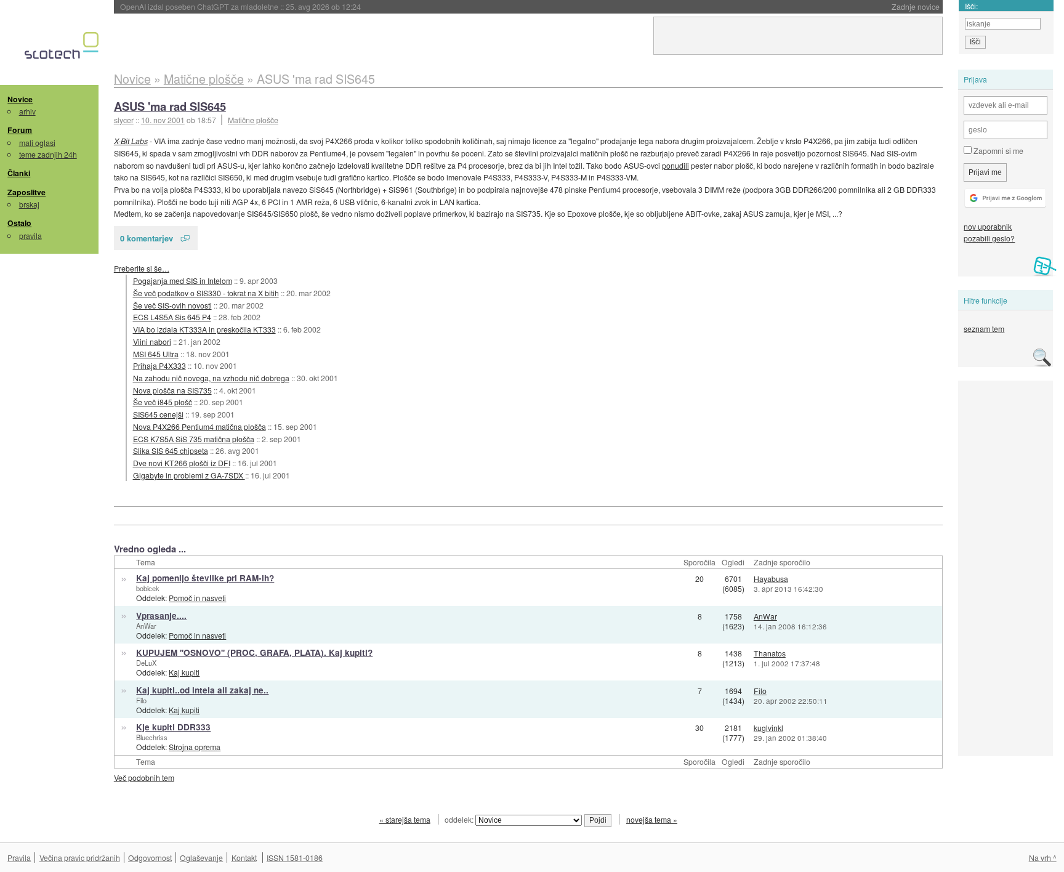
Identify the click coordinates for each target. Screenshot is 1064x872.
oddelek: (460, 819)
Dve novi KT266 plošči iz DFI (181, 463)
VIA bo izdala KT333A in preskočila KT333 (204, 329)
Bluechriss (151, 737)
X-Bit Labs (131, 140)
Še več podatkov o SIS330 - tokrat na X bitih (206, 293)
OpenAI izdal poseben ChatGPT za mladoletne (240, 6)
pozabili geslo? (989, 238)
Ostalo (19, 222)
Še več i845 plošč (162, 402)
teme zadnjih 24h (48, 154)
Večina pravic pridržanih (79, 857)
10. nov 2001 (163, 120)
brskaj (29, 204)
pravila (30, 235)
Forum (19, 129)
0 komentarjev (146, 238)
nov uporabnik (988, 226)
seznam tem (984, 328)
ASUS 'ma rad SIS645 (170, 106)
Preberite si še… (141, 268)
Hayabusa (771, 578)
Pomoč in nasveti (197, 597)
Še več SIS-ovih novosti (172, 305)
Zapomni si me (997, 150)
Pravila (19, 857)
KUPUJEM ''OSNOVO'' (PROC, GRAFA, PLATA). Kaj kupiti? (254, 652)
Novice (20, 99)
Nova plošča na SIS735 (172, 390)
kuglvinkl (768, 727)
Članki (18, 173)
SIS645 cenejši (158, 414)
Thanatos (770, 653)
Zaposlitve (26, 192)
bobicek (147, 588)
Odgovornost (150, 857)
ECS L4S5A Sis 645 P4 (172, 317)
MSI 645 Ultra (156, 354)
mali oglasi (37, 142)
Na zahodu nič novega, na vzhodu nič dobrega (211, 378)
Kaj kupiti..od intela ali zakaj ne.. (202, 690)
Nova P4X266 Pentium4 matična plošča (199, 426)
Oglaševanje (201, 857)
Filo (141, 700)
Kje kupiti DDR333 (173, 727)
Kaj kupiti (184, 672)
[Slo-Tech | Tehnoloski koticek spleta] (63, 48)
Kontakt (244, 857)
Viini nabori (152, 341)
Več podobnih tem (144, 777)
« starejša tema (404, 819)
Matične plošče (253, 120)
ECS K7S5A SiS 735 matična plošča (193, 439)
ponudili (675, 165)
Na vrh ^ (1043, 857)
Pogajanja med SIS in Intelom (182, 280)
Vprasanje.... (161, 615)
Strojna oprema (194, 746)
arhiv (27, 111)
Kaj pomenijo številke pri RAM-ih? (205, 578)
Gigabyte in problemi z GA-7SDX (189, 475)
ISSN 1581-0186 (295, 857)
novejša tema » (651, 819)
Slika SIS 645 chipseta (170, 450)
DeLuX (146, 663)
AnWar (146, 626)
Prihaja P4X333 (159, 365)
